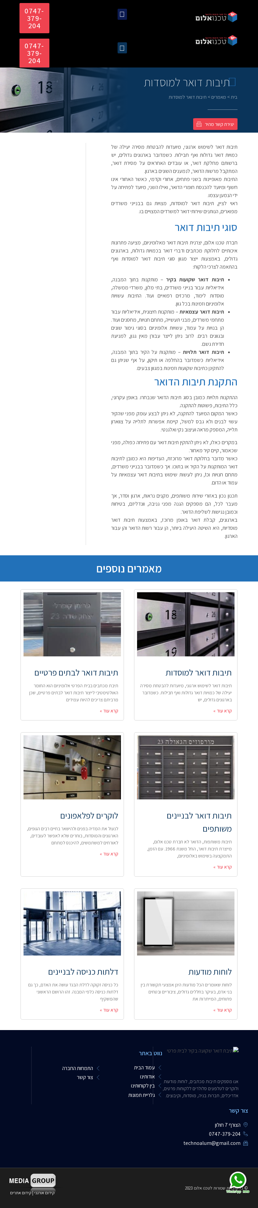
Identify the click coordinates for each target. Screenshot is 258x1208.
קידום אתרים (20, 1193)
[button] (122, 14)
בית (234, 97)
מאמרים (218, 97)
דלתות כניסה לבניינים (83, 971)
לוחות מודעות (210, 971)
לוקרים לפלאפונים (89, 815)
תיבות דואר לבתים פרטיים (76, 672)
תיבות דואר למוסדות (199, 672)
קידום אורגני (44, 1193)
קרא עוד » (222, 711)
